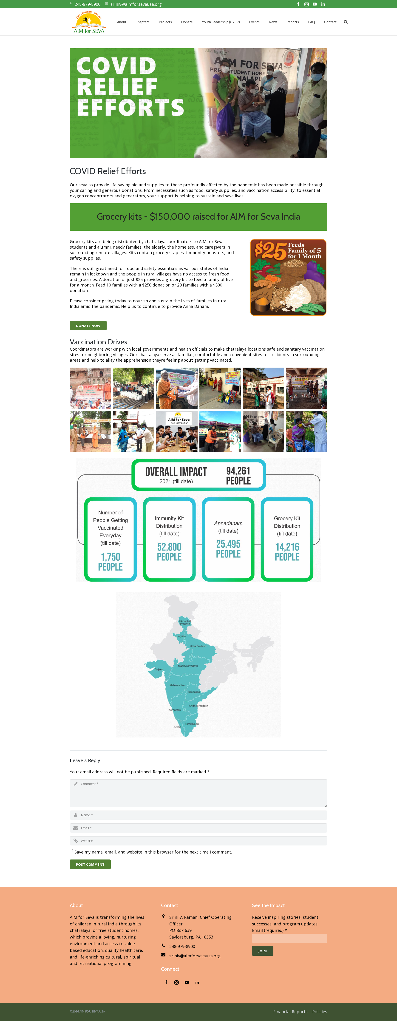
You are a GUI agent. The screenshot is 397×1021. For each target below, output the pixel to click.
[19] (306, 388)
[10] (90, 431)
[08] (133, 431)
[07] (176, 431)
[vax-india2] (306, 431)
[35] (133, 388)
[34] (90, 388)
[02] (220, 431)
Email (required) (269, 930)
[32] (220, 388)
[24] (263, 388)
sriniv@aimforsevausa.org (136, 4)
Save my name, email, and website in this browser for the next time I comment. (153, 852)
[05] (263, 431)
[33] (176, 388)
